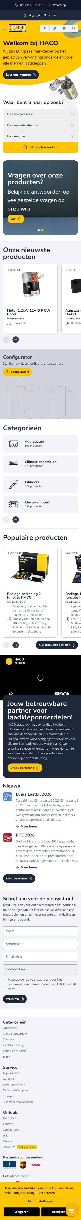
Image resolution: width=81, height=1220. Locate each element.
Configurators (20, 372)
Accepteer (59, 1212)
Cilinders (8, 1039)
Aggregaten (10, 1028)
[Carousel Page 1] (38, 230)
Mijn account (11, 1073)
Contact (8, 1124)
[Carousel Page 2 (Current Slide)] (42, 230)
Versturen (12, 999)
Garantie (8, 1078)
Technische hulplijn (15, 1090)
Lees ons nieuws (16, 878)
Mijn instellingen (40, 1201)
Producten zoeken (43, 147)
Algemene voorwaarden (18, 1102)
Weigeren (22, 1212)
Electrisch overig (13, 1045)
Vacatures (9, 1147)
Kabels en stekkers (15, 1051)
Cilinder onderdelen (15, 1033)
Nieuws (7, 1141)
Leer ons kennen (18, 74)
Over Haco (9, 1118)
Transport (9, 1096)
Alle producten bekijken (54, 645)
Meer (6, 1056)
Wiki (13, 219)
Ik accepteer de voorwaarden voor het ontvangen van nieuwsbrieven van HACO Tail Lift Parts (42, 984)
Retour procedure (14, 1084)
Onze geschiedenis (22, 767)
